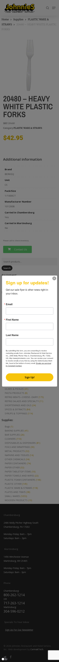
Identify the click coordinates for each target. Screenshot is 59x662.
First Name (12, 319)
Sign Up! (29, 377)
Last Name (12, 335)
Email (9, 304)
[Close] (54, 278)
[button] (5, 659)
